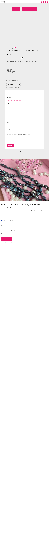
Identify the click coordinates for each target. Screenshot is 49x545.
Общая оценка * (10, 97)
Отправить (10, 145)
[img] (47, 2)
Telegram (3, 242)
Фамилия (27, 137)
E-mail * (8, 122)
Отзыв (8, 103)
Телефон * (9, 129)
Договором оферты (9, 231)
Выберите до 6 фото (11, 116)
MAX (11, 242)
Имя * (8, 137)
